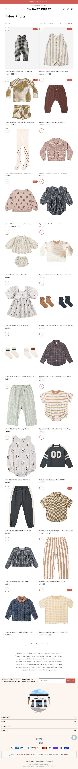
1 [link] (26, 643)
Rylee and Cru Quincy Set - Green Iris (16, 274)
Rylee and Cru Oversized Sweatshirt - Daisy (18, 224)
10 (46, 643)
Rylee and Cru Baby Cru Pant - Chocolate (51, 122)
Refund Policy (49, 761)
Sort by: (43, 23)
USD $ (39, 739)
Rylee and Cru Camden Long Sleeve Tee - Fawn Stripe (55, 274)
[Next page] (52, 644)
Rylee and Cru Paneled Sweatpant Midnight (18, 530)
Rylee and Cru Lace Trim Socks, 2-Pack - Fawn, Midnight (56, 325)
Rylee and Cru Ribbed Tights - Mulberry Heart (18, 173)
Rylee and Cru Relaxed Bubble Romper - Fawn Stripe (55, 429)
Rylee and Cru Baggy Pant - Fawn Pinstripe (52, 581)
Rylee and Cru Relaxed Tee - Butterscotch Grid (53, 632)
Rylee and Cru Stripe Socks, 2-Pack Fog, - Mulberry (20, 376)
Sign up (70, 681)
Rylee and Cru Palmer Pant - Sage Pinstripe (17, 429)
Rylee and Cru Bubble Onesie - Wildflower (17, 479)
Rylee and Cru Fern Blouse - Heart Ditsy (17, 581)
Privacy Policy (40, 761)
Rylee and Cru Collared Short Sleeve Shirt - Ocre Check (56, 530)
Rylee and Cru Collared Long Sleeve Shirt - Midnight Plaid (55, 377)
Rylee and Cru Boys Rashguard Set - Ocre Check (19, 122)
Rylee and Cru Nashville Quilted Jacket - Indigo (19, 632)
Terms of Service (29, 761)
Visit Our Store (39, 713)
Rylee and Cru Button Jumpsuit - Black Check (18, 71)
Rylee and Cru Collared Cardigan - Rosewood (53, 173)
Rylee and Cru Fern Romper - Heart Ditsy (51, 224)
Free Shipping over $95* (39, 5)
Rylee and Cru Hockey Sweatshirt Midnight (52, 479)
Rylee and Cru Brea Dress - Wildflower (16, 325)
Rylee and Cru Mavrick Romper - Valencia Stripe (53, 71)
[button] (6, 9)
